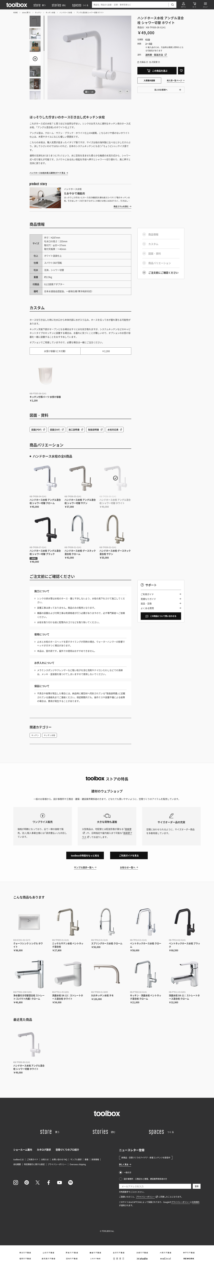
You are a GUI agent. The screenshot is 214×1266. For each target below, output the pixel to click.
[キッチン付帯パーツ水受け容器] (45, 375)
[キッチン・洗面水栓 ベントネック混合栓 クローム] (145, 974)
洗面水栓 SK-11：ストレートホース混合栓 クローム (184, 997)
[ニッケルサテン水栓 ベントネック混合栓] (68, 922)
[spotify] (70, 1182)
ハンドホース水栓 (66, 12)
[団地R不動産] (72, 1258)
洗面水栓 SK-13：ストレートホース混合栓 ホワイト (67, 997)
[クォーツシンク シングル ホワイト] (29, 922)
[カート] (194, 5)
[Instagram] (15, 1182)
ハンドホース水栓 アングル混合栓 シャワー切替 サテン (80, 501)
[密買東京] (118, 1258)
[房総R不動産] (72, 1252)
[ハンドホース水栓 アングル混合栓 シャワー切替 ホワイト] (115, 478)
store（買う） (26, 12)
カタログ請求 (44, 1149)
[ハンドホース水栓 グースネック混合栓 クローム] (80, 529)
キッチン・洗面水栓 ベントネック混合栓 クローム (145, 997)
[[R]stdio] (142, 1258)
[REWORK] (189, 1258)
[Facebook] (48, 1182)
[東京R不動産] (25, 1252)
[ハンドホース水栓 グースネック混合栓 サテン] (115, 529)
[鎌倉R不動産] (95, 1252)
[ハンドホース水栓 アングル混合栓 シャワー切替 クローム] (45, 478)
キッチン (38, 12)
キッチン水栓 (50, 12)
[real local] (165, 1258)
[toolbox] (107, 1113)
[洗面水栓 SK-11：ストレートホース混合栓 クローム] (184, 974)
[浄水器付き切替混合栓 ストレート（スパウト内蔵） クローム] (29, 974)
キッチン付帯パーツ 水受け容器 (45, 396)
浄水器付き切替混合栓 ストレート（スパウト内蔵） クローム (28, 997)
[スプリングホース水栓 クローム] (107, 922)
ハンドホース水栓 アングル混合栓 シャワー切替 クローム (45, 501)
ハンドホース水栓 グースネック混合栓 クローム (80, 552)
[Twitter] (37, 1182)
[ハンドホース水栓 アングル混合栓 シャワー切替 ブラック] (45, 529)
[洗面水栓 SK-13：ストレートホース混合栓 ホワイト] (68, 974)
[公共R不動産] (95, 1258)
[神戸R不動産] (189, 1252)
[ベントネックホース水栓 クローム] (145, 922)
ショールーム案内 (22, 1149)
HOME (15, 12)
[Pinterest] (26, 1182)
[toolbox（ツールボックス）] (16, 4)
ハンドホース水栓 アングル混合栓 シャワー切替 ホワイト (115, 501)
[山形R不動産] (48, 1252)
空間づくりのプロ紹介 (67, 1149)
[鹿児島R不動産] (48, 1258)
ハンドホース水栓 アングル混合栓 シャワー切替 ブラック (45, 552)
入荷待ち (33, 558)
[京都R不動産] (142, 1252)
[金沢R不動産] (118, 1252)
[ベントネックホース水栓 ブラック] (184, 922)
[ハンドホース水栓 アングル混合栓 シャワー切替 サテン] (80, 478)
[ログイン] (183, 5)
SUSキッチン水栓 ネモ (102, 995)
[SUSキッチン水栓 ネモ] (107, 974)
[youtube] (59, 1182)
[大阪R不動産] (165, 1252)
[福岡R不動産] (25, 1258)
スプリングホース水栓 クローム (106, 943)
